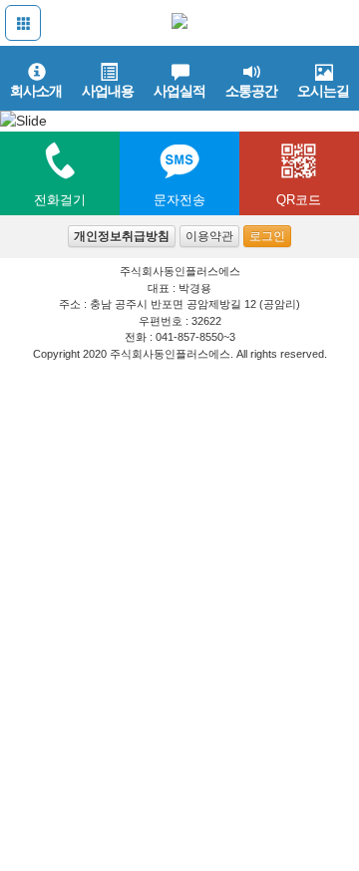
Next (339, 107)
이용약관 (209, 236)
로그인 (267, 236)
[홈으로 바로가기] (179, 22)
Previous (20, 107)
